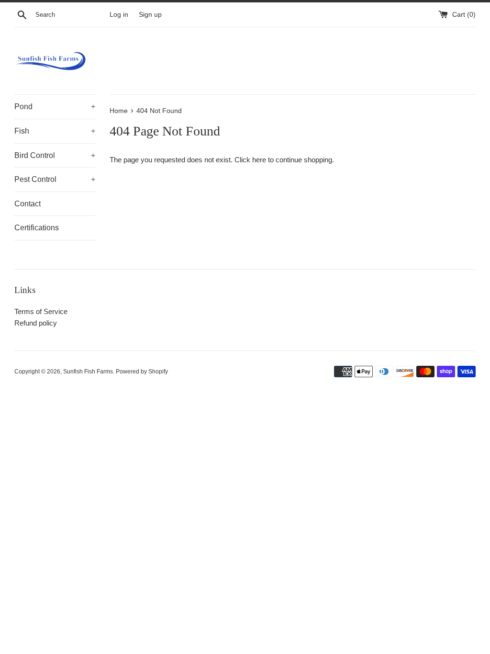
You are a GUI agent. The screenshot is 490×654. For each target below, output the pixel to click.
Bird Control (54, 155)
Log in (119, 14)
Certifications (36, 228)
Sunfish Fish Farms (88, 371)
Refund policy (35, 323)
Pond (54, 106)
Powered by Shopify (142, 371)
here (259, 160)
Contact (27, 204)
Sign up (150, 14)
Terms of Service (40, 311)
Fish (54, 131)
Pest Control (54, 179)
